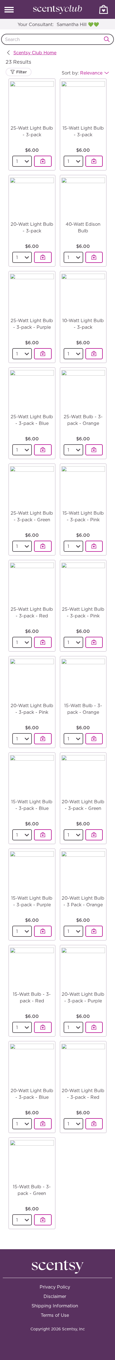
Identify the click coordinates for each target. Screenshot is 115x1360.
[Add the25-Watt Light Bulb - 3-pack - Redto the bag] (42, 642)
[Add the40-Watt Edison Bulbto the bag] (94, 257)
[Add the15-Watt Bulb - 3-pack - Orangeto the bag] (94, 738)
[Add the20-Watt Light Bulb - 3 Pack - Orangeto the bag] (94, 931)
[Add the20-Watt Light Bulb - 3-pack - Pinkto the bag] (42, 738)
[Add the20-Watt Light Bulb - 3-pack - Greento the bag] (94, 834)
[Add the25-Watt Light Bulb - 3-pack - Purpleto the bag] (42, 353)
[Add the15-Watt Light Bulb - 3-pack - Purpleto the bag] (42, 931)
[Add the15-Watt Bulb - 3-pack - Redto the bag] (42, 1027)
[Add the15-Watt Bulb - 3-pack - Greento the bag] (42, 1219)
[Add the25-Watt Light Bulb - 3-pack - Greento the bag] (42, 546)
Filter (21, 72)
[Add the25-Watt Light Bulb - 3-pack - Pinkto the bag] (94, 642)
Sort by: (82, 73)
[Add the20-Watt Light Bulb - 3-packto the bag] (42, 257)
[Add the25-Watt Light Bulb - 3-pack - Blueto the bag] (42, 449)
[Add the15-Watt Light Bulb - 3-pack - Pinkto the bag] (94, 546)
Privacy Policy (55, 1287)
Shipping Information (55, 1306)
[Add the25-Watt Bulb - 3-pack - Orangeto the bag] (94, 449)
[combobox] (57, 39)
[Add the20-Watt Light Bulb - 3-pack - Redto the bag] (94, 1123)
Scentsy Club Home (34, 53)
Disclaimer (55, 1296)
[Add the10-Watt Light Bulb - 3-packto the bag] (94, 353)
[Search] (108, 39)
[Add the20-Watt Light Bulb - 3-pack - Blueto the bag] (42, 1123)
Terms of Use (55, 1315)
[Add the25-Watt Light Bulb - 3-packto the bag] (42, 161)
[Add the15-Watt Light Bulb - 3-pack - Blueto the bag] (42, 834)
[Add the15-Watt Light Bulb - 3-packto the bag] (94, 161)
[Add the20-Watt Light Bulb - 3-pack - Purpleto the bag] (94, 1027)
